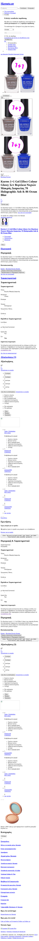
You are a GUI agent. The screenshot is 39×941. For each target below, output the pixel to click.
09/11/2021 (7, 433)
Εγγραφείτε (14, 921)
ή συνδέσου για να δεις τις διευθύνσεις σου (16, 38)
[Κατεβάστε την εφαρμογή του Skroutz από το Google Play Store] (12, 928)
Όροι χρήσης (4, 936)
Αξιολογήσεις (8, 238)
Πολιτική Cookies (27, 936)
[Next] (3, 516)
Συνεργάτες (5, 841)
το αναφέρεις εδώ (6, 350)
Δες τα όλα (7, 513)
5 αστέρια (7, 373)
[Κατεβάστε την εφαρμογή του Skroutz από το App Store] (4, 928)
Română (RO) (12, 46)
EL (5, 41)
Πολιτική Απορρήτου (15, 936)
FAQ (35, 934)
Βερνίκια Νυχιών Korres (13, 269)
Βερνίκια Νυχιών (6, 177)
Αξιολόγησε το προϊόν (7, 370)
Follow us (8, 921)
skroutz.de (16, 931)
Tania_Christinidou (9, 431)
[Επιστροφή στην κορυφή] (1, 838)
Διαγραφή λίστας (19, 54)
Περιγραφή (7, 236)
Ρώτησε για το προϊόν (7, 532)
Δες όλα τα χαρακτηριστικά (8, 353)
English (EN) (12, 44)
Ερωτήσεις (4, 518)
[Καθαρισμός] (18, 8)
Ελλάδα (6, 14)
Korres (3, 269)
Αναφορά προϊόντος (6, 217)
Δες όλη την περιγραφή (24, 212)
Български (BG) (13, 48)
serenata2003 (8, 470)
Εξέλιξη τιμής (4, 204)
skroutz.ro (10, 931)
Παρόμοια (7, 240)
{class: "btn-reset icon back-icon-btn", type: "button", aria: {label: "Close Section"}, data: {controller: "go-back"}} (19, 536)
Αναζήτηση (23, 8)
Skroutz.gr (7, 3)
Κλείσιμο (3, 836)
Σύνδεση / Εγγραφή (10, 13)
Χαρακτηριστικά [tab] (5, 545)
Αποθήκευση (8, 39)
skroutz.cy (4, 931)
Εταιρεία (4, 896)
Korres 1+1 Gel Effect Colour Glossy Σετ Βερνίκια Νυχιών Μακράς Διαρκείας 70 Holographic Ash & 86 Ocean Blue (19, 231)
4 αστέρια (7, 377)
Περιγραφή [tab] (4, 546)
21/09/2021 (7, 452)
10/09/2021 (7, 471)
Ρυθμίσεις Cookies (6, 938)
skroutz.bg (22, 931)
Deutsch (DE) (12, 49)
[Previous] (1, 516)
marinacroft (7, 450)
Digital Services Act (18, 938)
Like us (3, 921)
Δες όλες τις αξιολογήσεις (8, 392)
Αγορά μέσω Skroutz (8, 856)
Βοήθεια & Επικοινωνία (10, 881)
